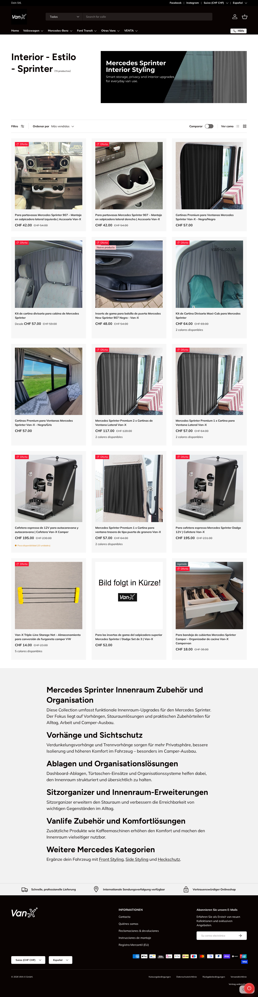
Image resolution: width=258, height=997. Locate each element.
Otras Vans (108, 31)
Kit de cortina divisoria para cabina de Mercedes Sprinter (47, 315)
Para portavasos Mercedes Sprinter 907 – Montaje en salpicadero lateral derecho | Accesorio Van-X (128, 217)
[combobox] (129, 17)
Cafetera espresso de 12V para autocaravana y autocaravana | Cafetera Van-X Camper (46, 530)
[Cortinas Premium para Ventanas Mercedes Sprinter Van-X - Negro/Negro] (209, 175)
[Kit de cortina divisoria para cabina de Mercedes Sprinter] (48, 274)
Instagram (192, 2)
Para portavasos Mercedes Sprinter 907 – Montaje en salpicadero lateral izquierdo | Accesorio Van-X (48, 217)
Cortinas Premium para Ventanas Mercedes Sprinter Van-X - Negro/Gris (44, 423)
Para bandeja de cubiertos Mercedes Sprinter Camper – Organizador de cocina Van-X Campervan (206, 639)
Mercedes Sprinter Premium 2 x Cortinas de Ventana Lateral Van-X (124, 423)
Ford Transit (85, 31)
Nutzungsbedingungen (160, 976)
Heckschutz (169, 859)
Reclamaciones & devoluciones (139, 930)
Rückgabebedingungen (214, 976)
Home (15, 31)
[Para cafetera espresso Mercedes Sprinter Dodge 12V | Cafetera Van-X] (209, 488)
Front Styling (111, 859)
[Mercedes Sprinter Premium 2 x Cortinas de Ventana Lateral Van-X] (129, 381)
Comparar (196, 126)
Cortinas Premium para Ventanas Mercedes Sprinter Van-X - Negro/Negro (205, 217)
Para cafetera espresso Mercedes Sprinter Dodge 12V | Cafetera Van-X (208, 530)
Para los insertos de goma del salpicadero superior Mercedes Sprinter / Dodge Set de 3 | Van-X (128, 637)
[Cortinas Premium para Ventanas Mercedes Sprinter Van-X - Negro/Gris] (48, 381)
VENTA (129, 31)
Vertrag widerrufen (238, 984)
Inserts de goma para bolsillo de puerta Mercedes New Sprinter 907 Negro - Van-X (128, 315)
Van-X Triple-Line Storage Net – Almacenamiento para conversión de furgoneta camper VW (48, 637)
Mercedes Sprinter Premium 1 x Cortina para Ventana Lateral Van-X (205, 423)
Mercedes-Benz (58, 31)
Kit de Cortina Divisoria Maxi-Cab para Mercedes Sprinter (208, 315)
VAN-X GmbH (25, 976)
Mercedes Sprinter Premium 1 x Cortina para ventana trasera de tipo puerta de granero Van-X (128, 530)
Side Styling (136, 859)
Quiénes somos (128, 923)
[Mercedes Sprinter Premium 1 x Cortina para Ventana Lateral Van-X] (209, 381)
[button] (245, 17)
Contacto (124, 916)
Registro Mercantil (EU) (134, 945)
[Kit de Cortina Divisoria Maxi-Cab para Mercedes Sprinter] (209, 274)
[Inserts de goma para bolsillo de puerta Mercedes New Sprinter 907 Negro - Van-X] (129, 274)
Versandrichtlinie (239, 976)
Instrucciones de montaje (135, 937)
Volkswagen (31, 31)
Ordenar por (41, 126)
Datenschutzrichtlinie (186, 976)
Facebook (175, 2)
